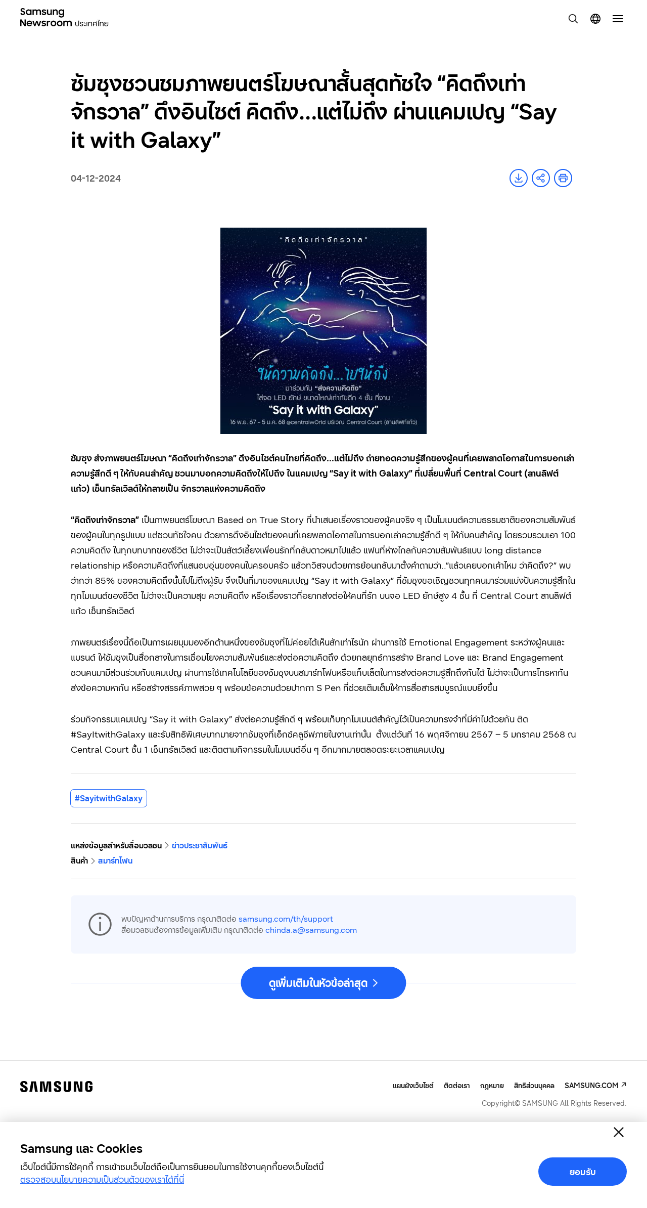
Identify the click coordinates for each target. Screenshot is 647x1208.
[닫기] (619, 1132)
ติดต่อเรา (457, 1085)
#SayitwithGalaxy (109, 798)
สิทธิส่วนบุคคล (534, 1085)
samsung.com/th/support (286, 918)
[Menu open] (618, 19)
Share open (541, 178)
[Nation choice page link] (595, 19)
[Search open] (573, 19)
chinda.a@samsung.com (311, 929)
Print (563, 178)
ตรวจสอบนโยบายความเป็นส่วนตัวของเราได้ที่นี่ (102, 1179)
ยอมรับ (583, 1172)
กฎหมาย (492, 1085)
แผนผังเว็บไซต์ (413, 1085)
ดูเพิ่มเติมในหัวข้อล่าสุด (318, 982)
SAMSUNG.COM (592, 1085)
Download (519, 178)
